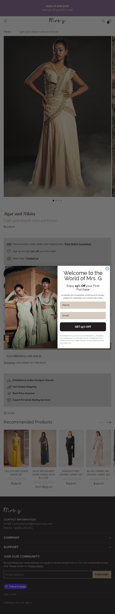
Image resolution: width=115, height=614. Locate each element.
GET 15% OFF (83, 326)
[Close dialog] (107, 268)
